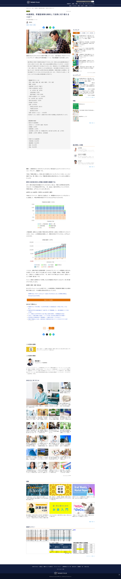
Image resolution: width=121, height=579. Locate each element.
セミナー (81, 3)
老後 (79, 5)
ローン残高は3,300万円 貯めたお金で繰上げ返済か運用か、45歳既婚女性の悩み (46, 314)
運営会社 (40, 566)
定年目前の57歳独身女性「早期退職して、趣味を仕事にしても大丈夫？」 (45, 317)
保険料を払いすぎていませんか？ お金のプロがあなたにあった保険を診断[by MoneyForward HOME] (47, 294)
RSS (82, 566)
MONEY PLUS (28, 8)
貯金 (31, 24)
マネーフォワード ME (60, 569)
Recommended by (65, 475)
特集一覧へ (91, 122)
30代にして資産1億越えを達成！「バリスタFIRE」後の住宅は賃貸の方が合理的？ (46, 315)
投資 (27, 24)
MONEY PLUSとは (35, 566)
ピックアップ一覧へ (90, 97)
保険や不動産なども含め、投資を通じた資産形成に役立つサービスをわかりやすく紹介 (48, 319)
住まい (82, 5)
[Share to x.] (47, 28)
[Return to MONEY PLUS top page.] (33, 2)
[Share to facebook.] (44, 28)
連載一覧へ (91, 521)
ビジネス (74, 5)
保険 (34, 24)
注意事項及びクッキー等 (66, 566)
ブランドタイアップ (89, 3)
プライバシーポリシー (57, 566)
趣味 (86, 5)
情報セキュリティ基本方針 (48, 566)
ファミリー (91, 5)
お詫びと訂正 (86, 566)
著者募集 (79, 566)
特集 (76, 3)
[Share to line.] (50, 28)
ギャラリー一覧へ (90, 556)
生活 (70, 5)
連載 (73, 3)
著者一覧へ (91, 166)
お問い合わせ (74, 566)
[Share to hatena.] (53, 28)
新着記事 (69, 3)
